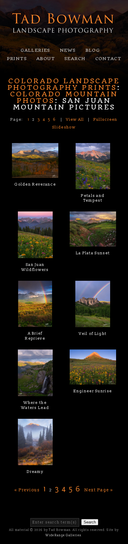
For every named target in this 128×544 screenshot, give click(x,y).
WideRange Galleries (63, 535)
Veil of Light (93, 333)
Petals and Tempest (92, 198)
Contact (108, 58)
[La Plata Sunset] (93, 242)
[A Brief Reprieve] (35, 323)
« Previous (27, 490)
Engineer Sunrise (93, 391)
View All (75, 119)
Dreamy (35, 471)
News (68, 50)
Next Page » (99, 490)
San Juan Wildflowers (35, 267)
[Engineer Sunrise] (93, 380)
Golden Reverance (35, 184)
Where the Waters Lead (35, 405)
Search (74, 58)
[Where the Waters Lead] (35, 392)
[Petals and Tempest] (93, 185)
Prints (17, 58)
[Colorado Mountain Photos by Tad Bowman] (64, 39)
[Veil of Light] (92, 323)
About (45, 58)
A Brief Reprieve (35, 336)
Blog (92, 50)
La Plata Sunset (93, 253)
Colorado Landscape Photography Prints (63, 84)
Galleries (35, 50)
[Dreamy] (35, 461)
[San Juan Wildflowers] (35, 254)
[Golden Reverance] (35, 174)
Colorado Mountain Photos (64, 97)
